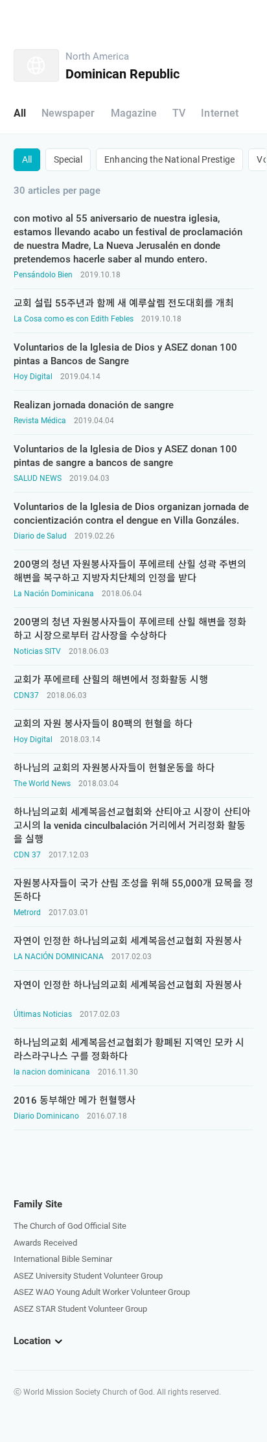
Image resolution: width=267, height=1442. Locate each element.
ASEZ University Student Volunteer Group (88, 1276)
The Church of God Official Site (70, 1226)
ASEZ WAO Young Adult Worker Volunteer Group (102, 1292)
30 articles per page (57, 190)
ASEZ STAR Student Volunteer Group (80, 1309)
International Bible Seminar (63, 1259)
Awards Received (45, 1243)
